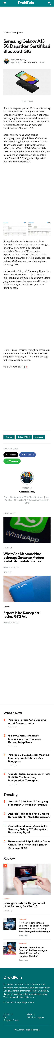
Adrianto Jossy (19, 59)
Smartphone (17, 32)
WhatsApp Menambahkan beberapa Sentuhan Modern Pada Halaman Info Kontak (23, 557)
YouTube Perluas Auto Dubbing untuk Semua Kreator (27, 721)
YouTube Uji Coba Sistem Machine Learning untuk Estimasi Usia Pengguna (28, 758)
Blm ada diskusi (31, 62)
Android (9, 437)
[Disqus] (27, 665)
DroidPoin (26, 3)
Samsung (39, 437)
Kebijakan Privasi (11, 1020)
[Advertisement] (27, 17)
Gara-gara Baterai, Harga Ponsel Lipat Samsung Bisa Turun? (24, 904)
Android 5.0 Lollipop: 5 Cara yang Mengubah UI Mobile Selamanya (28, 803)
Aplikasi (8, 547)
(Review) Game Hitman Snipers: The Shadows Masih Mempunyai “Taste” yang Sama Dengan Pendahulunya (34, 927)
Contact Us (8, 1014)
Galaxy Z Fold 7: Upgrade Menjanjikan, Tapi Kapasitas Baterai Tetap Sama (24, 739)
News (8, 32)
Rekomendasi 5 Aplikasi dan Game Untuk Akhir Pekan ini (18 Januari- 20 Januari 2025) (29, 845)
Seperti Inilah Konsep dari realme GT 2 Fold (21, 614)
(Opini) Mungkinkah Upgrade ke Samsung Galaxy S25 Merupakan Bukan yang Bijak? (27, 829)
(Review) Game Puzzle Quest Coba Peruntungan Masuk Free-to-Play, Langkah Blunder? (33, 951)
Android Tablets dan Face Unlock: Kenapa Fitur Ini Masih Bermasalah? (29, 815)
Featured (22, 919)
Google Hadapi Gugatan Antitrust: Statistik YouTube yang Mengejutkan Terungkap (29, 777)
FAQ (5, 1017)
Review (6, 899)
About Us (31, 1014)
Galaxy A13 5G (24, 437)
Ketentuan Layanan (35, 1017)
